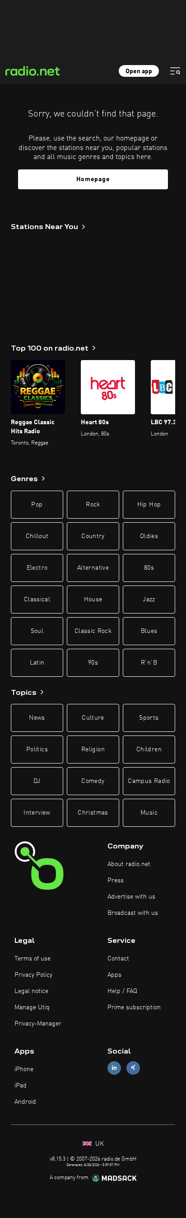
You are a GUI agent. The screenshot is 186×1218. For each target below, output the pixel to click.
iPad (20, 1085)
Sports (148, 718)
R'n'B (149, 663)
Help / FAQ (122, 991)
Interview (36, 813)
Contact (118, 959)
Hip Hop (149, 504)
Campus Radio (149, 781)
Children (149, 749)
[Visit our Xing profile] (133, 1068)
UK (98, 1144)
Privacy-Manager (37, 1024)
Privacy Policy (33, 975)
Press (115, 880)
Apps (114, 975)
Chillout (37, 536)
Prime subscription (134, 1007)
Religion (93, 749)
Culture (93, 718)
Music (149, 813)
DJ (37, 781)
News (37, 718)
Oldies (149, 536)
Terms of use (32, 959)
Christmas (93, 813)
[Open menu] (175, 71)
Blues (149, 631)
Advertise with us (131, 897)
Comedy (92, 781)
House (93, 599)
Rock (93, 504)
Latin (37, 663)
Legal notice (31, 991)
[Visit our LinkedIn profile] (114, 1068)
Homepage (93, 179)
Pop (36, 504)
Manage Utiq (32, 1007)
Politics (37, 749)
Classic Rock (93, 631)
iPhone (23, 1069)
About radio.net (128, 864)
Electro (37, 568)
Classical (37, 599)
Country (92, 536)
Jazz (149, 599)
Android (25, 1102)
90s (93, 663)
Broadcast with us (132, 913)
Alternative (93, 568)
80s (149, 568)
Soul (37, 631)
